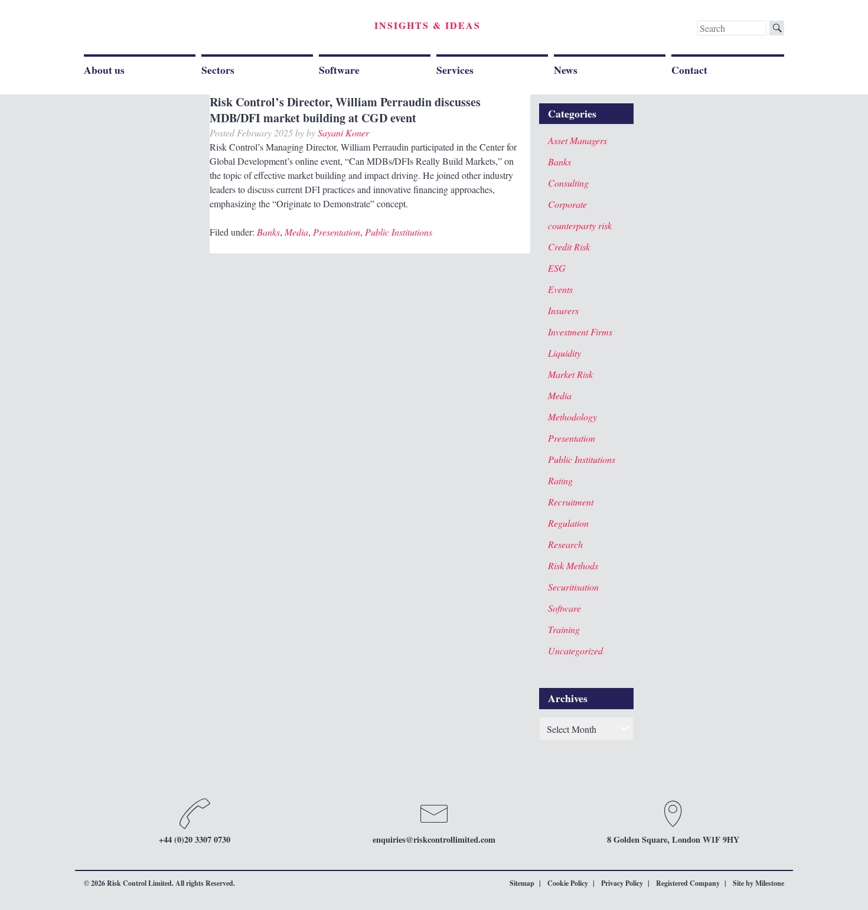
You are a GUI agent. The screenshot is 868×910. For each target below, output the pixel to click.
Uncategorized (575, 650)
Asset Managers (577, 140)
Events (560, 289)
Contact (689, 69)
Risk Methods (573, 565)
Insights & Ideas (427, 25)
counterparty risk (580, 225)
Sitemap (522, 883)
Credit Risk (569, 246)
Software (339, 69)
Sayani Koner (343, 132)
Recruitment (570, 501)
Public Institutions (398, 232)
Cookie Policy (567, 883)
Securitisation (573, 586)
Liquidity (564, 353)
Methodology (572, 416)
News (565, 69)
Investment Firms (580, 331)
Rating (560, 480)
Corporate (567, 204)
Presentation (336, 232)
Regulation (568, 523)
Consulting (568, 183)
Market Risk (570, 374)
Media (296, 232)
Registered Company (688, 883)
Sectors (217, 69)
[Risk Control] (165, 29)
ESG (557, 268)
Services (455, 69)
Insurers (563, 310)
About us (104, 69)
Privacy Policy (622, 883)
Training (564, 629)
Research (565, 544)
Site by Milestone (758, 883)
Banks (268, 232)
